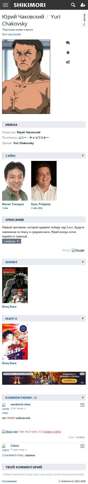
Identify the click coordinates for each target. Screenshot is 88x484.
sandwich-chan (21, 404)
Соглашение (9, 481)
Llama (15, 445)
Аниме (11, 262)
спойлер (9, 241)
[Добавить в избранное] (69, 52)
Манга (11, 318)
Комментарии (20, 397)
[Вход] (83, 5)
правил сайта (52, 431)
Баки (70, 227)
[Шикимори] (29, 5)
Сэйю (10, 155)
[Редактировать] (69, 62)
